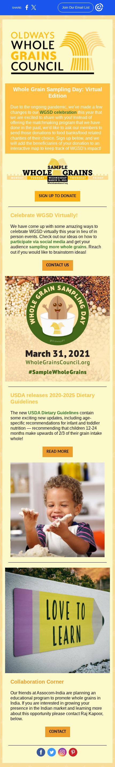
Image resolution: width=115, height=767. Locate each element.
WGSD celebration (58, 112)
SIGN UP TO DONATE (57, 196)
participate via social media (37, 241)
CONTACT (57, 732)
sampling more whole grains (57, 247)
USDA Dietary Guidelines (53, 413)
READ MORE (58, 452)
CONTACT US (57, 265)
